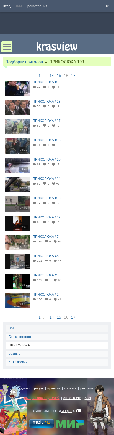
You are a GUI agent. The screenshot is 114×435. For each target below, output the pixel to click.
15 (59, 75)
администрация (31, 388)
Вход (7, 6)
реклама (87, 388)
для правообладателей (41, 398)
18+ (108, 6)
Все (11, 328)
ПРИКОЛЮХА (19, 345)
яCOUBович (18, 362)
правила (54, 388)
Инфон (66, 411)
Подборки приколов (24, 61)
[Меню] (6, 46)
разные (14, 354)
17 (73, 75)
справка (70, 388)
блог (88, 398)
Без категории (20, 337)
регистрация (37, 6)
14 (52, 75)
